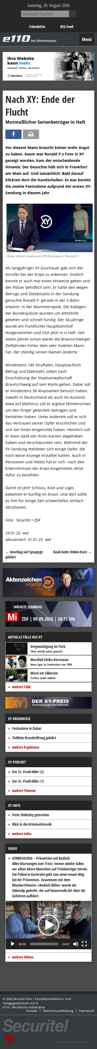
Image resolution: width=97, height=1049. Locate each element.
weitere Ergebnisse (25, 747)
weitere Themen (24, 790)
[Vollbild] (84, 944)
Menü (87, 39)
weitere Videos (22, 957)
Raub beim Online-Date (72, 551)
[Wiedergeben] (12, 944)
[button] (48, 925)
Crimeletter (37, 26)
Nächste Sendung (28, 606)
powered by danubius (72, 1042)
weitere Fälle (21, 686)
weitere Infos (21, 833)
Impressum (86, 1011)
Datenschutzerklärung (58, 1011)
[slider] (44, 944)
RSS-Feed (66, 26)
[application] (48, 925)
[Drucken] (31, 134)
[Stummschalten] (75, 944)
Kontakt (31, 1011)
